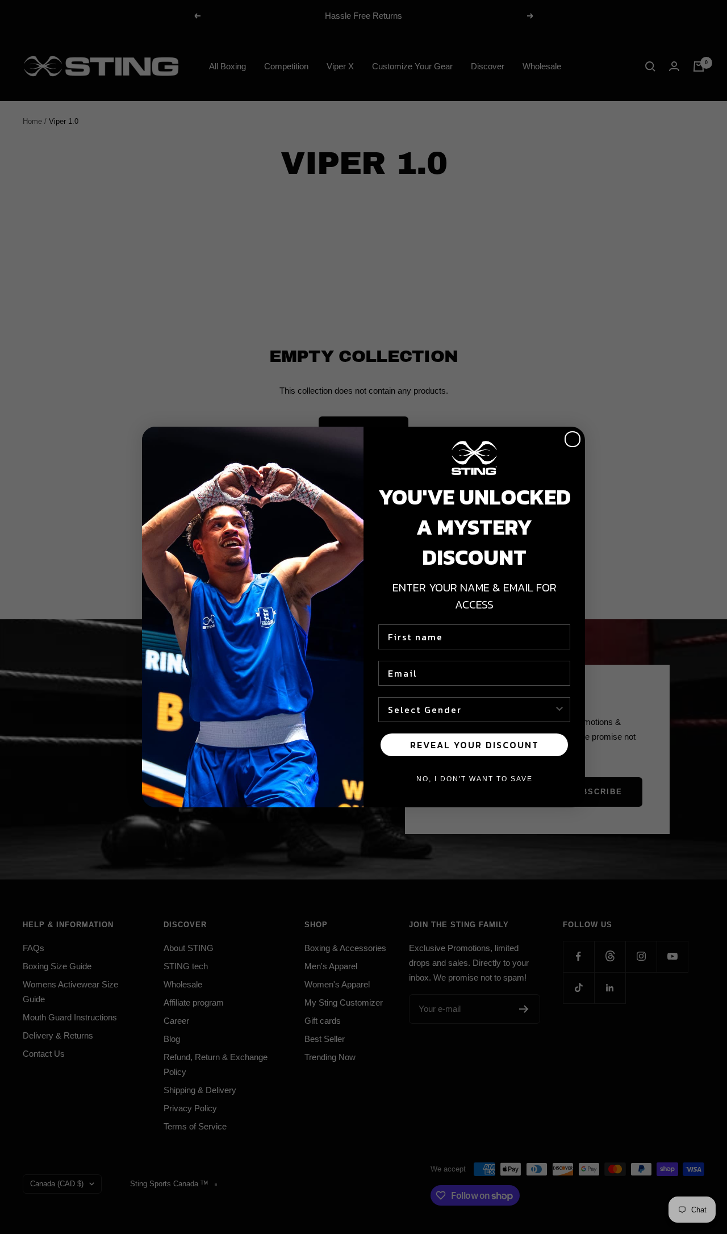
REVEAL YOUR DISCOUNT (474, 745)
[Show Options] (559, 710)
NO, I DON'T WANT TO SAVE (474, 779)
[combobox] (471, 710)
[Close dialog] (572, 439)
